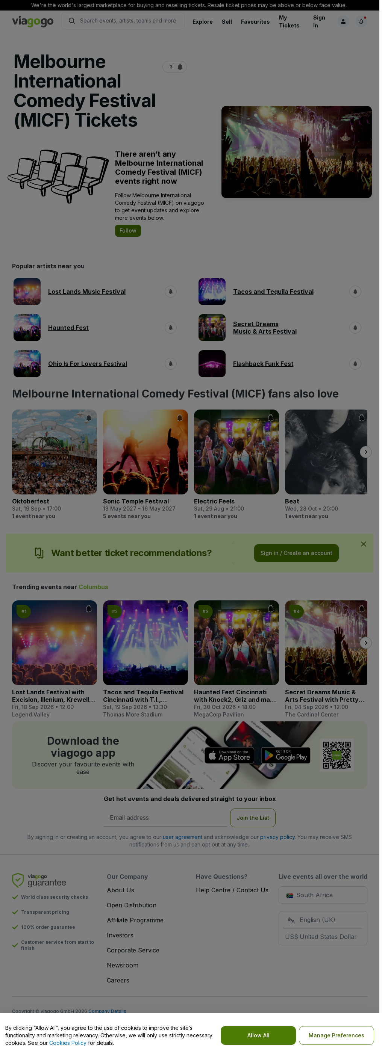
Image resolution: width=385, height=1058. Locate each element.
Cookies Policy (67, 1043)
